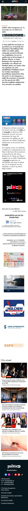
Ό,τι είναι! (9, 376)
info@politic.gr (9, 480)
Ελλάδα (4, 449)
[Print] (16, 35)
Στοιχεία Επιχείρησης (7, 503)
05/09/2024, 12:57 (8, 38)
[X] (6, 35)
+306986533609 (9, 484)
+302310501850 (8, 482)
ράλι (15, 226)
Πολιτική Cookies (6, 492)
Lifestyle (4, 376)
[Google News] (22, 35)
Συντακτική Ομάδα (7, 500)
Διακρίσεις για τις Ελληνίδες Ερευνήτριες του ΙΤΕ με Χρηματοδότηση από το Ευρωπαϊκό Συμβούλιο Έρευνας (14, 242)
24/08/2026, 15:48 (5, 456)
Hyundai (7, 132)
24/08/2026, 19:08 (5, 409)
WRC (21, 130)
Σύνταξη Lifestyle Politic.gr (15, 409)
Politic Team (17, 38)
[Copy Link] (19, 35)
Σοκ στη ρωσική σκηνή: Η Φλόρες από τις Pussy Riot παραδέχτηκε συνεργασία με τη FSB (14, 381)
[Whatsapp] (11, 35)
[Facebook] (3, 35)
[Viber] (14, 35)
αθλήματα (12, 225)
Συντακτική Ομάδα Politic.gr (15, 456)
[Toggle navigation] (3, 1)
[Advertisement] (14, 100)
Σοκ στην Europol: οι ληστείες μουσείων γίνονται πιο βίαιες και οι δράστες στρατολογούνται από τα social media (14, 406)
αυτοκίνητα (17, 225)
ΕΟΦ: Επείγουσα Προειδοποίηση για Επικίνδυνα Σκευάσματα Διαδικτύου (14, 234)
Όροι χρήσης (5, 490)
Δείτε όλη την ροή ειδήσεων (11, 209)
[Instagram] (8, 35)
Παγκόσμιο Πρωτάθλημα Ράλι (8, 226)
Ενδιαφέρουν (9, 449)
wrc (9, 225)
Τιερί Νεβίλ (19, 226)
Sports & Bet (4, 25)
